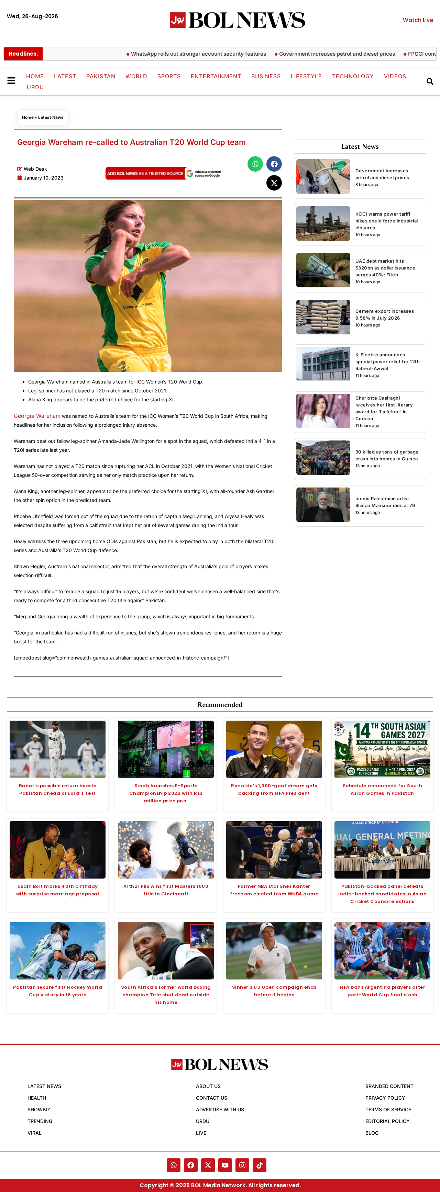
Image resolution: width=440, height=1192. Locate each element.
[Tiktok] (259, 1165)
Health (37, 1098)
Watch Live (418, 20)
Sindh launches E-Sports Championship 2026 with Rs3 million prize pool (166, 793)
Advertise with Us (220, 1109)
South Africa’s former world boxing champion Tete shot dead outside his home (166, 995)
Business (266, 76)
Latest (65, 76)
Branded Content (389, 1086)
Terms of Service (388, 1109)
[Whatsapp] (173, 1165)
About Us (208, 1086)
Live (201, 1133)
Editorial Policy (387, 1121)
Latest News (51, 117)
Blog (371, 1133)
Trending (40, 1121)
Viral (35, 1133)
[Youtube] (225, 1165)
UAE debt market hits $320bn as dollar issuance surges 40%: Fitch (385, 267)
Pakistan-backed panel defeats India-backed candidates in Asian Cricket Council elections (382, 894)
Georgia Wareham (37, 415)
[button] (255, 164)
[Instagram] (242, 1165)
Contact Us (211, 1098)
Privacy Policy (385, 1098)
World (136, 76)
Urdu (35, 87)
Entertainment (216, 76)
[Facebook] (191, 1165)
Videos (395, 76)
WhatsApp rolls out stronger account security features (177, 53)
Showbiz (39, 1109)
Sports (169, 76)
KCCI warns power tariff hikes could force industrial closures (386, 220)
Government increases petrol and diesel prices (316, 53)
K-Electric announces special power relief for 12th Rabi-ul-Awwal (387, 361)
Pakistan (101, 76)
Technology (353, 76)
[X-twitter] (208, 1165)
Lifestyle (306, 76)
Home (35, 76)
